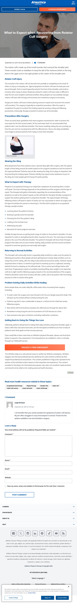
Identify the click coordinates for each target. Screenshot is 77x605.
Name (7, 460)
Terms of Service (40, 584)
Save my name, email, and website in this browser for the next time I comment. (36, 486)
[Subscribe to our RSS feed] (63, 533)
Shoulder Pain (44, 386)
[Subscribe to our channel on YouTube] (56, 533)
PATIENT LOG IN (19, 9)
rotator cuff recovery (12, 388)
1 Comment (41, 63)
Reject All (47, 598)
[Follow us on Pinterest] (42, 533)
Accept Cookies (62, 598)
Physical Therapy (31, 386)
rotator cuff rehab (27, 388)
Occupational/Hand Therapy (14, 386)
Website (8, 477)
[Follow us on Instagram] (28, 533)
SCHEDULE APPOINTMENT (57, 9)
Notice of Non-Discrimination (21, 584)
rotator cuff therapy (41, 388)
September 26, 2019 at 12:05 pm (24, 407)
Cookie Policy (32, 593)
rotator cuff (55, 386)
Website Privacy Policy (58, 584)
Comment (9, 434)
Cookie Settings (13, 598)
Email (7, 469)
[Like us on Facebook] (13, 533)
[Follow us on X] (20, 533)
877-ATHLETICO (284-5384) (38, 572)
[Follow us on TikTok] (49, 533)
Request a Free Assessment (35, 347)
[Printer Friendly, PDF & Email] (70, 372)
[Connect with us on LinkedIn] (35, 533)
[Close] (68, 586)
